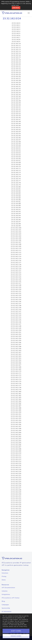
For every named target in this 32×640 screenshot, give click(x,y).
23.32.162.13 (16, 50)
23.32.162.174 (16, 379)
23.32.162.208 (16, 449)
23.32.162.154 (16, 338)
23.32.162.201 (16, 435)
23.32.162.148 (16, 326)
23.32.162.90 (16, 207)
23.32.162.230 (16, 494)
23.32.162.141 (16, 312)
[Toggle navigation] (28, 13)
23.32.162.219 (16, 471)
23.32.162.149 (16, 328)
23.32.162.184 (16, 400)
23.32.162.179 (16, 390)
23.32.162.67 (16, 160)
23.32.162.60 (16, 146)
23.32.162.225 (16, 484)
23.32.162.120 (16, 269)
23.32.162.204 (16, 441)
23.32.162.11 (16, 46)
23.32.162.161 (16, 353)
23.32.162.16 (16, 56)
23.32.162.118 (16, 265)
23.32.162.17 (16, 58)
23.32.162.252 (16, 539)
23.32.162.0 (16, 23)
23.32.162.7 (16, 37)
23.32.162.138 (16, 306)
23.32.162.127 (16, 283)
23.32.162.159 (16, 349)
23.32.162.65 (16, 156)
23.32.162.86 (16, 199)
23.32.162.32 (16, 89)
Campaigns (5, 605)
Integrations (6, 594)
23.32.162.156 (16, 342)
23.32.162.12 (16, 48)
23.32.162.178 (16, 388)
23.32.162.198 (16, 428)
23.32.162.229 (16, 492)
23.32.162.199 (16, 431)
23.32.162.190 (16, 412)
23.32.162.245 (16, 525)
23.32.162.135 (16, 299)
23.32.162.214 (16, 461)
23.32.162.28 (16, 80)
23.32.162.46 (16, 117)
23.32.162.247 (16, 529)
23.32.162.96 (16, 220)
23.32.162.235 (16, 504)
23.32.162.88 (16, 203)
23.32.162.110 (16, 248)
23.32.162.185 (16, 402)
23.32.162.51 (16, 127)
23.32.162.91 (16, 209)
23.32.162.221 (16, 476)
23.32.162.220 (16, 473)
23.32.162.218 (16, 469)
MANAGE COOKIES (16, 636)
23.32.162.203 (16, 439)
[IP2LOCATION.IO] (12, 13)
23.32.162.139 (16, 308)
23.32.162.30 (16, 84)
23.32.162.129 (16, 287)
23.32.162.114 (16, 256)
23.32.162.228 (16, 490)
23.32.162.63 (16, 152)
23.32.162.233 (16, 500)
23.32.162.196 (16, 424)
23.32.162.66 (16, 158)
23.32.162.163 (16, 357)
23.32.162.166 (16, 363)
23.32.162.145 (16, 320)
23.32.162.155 (16, 340)
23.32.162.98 (16, 224)
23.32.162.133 (16, 295)
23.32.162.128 (16, 285)
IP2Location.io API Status (10, 598)
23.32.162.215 (16, 463)
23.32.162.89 (16, 205)
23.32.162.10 (16, 44)
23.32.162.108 (16, 244)
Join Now (16, 8)
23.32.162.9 (16, 41)
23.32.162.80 (16, 187)
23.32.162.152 (16, 334)
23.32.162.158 (16, 347)
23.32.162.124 (16, 277)
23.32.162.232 (16, 498)
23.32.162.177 (16, 385)
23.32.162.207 (16, 447)
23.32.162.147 (16, 324)
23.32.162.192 (16, 416)
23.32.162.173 (16, 377)
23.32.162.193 (16, 418)
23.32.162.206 (16, 445)
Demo (4, 580)
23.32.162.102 (16, 232)
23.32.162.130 (16, 289)
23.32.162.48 (16, 121)
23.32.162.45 (16, 115)
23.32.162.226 (16, 486)
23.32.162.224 (16, 482)
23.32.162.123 (16, 275)
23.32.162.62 (16, 150)
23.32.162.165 (16, 361)
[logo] (16, 558)
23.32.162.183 (16, 398)
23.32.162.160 (16, 351)
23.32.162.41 (16, 107)
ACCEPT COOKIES (16, 631)
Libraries (5, 591)
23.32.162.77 (16, 181)
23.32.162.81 (16, 189)
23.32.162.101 (16, 230)
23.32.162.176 (16, 383)
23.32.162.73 (16, 173)
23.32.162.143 (16, 316)
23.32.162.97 (16, 222)
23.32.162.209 (16, 451)
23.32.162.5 (16, 33)
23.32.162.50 (16, 125)
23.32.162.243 (16, 521)
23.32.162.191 (16, 414)
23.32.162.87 (16, 201)
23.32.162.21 (16, 66)
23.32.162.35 (16, 95)
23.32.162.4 (16, 31)
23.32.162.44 (16, 113)
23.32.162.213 (16, 459)
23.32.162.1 (16, 25)
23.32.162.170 (16, 371)
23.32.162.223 (16, 480)
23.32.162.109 (16, 246)
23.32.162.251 (16, 537)
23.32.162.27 (16, 78)
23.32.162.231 (16, 496)
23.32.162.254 (16, 543)
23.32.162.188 (16, 408)
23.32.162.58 (16, 142)
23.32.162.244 (16, 523)
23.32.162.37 (16, 99)
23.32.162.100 (16, 228)
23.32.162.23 (16, 70)
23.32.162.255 (16, 545)
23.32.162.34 (16, 93)
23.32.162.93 (16, 213)
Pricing (4, 576)
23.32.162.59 (16, 144)
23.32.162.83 (16, 193)
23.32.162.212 (16, 457)
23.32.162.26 (16, 76)
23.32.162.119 (16, 267)
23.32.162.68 (16, 162)
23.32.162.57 (16, 140)
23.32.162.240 (16, 514)
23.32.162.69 (16, 164)
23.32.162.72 (16, 170)
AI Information (6, 611)
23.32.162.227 (16, 488)
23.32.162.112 (16, 252)
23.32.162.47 (16, 119)
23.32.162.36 (16, 97)
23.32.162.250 (16, 535)
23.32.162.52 (16, 130)
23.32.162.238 (16, 510)
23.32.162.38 (16, 101)
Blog (3, 601)
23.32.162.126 (16, 281)
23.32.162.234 (16, 502)
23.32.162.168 (16, 367)
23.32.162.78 (16, 183)
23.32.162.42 (16, 109)
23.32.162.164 (16, 359)
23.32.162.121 (16, 271)
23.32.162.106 (16, 240)
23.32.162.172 (16, 375)
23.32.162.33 (16, 91)
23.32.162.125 (16, 279)
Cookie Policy (23, 626)
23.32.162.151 (16, 332)
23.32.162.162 (16, 355)
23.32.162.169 (16, 369)
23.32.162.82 (16, 191)
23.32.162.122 (16, 273)
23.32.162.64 (16, 154)
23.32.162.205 (16, 443)
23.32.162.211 (16, 455)
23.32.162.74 (16, 175)
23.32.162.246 (16, 527)
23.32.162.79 (16, 185)
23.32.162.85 (16, 197)
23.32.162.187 (16, 406)
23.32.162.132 (16, 293)
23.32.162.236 (16, 506)
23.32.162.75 (16, 177)
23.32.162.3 (16, 29)
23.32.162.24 (16, 72)
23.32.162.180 (16, 392)
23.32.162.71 (16, 168)
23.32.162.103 (16, 234)
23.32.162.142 (16, 314)
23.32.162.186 (16, 404)
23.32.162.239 (16, 512)
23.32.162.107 (16, 242)
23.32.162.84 (16, 195)
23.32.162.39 (16, 103)
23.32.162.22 (16, 68)
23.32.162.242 (16, 519)
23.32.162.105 (16, 238)
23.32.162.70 (16, 166)
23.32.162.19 (16, 62)
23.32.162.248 (16, 531)
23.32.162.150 (16, 330)
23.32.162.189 (16, 410)
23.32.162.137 (16, 304)
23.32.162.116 (16, 261)
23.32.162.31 (16, 87)
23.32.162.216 (16, 465)
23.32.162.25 (16, 74)
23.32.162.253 (16, 541)
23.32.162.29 (16, 82)
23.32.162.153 (16, 336)
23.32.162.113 (16, 254)
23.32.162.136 (16, 302)
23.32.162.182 (16, 396)
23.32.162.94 (16, 216)
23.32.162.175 (16, 381)
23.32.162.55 (16, 136)
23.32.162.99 (16, 226)
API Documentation (8, 588)
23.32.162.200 (16, 433)
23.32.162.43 (16, 111)
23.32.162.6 (16, 35)
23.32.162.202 (16, 437)
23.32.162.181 (16, 394)
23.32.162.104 (16, 236)
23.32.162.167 (16, 365)
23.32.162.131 (16, 291)
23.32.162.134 (16, 297)
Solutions (5, 573)
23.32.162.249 (16, 533)
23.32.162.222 (16, 478)
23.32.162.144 (16, 318)
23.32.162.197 (16, 426)
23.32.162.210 (16, 453)
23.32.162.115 (16, 259)
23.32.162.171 (16, 373)
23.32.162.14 (16, 52)
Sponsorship (6, 608)
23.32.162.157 (16, 345)
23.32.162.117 (16, 263)
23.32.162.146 (16, 322)
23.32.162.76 (16, 179)
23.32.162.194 (16, 420)
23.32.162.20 (16, 64)
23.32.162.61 (16, 148)
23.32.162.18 (16, 60)
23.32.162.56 (16, 138)
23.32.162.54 (16, 134)
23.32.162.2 (16, 27)
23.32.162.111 (16, 250)
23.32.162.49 (16, 123)
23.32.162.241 (16, 516)
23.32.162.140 (16, 310)
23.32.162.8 (16, 39)
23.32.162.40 (16, 105)
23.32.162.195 (16, 422)
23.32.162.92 (16, 211)
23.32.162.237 (16, 508)
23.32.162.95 (16, 218)
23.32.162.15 (16, 54)
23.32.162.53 (16, 132)
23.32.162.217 (16, 467)
